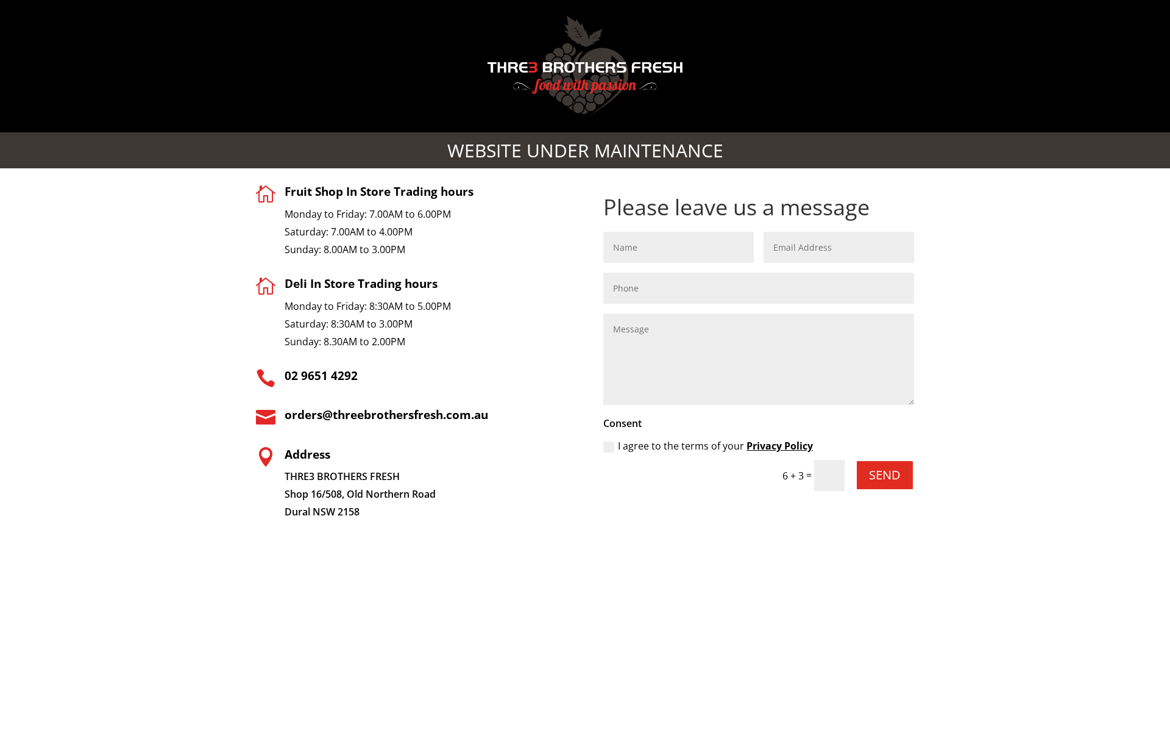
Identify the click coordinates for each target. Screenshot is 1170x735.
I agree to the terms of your (715, 446)
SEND (885, 475)
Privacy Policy (779, 446)
